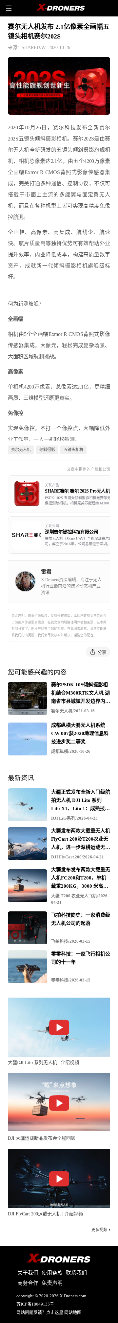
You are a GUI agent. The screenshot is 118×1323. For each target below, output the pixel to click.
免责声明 (52, 1283)
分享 (102, 652)
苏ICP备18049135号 (35, 1304)
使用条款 (52, 1273)
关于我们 (27, 1273)
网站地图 (72, 1312)
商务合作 (27, 1283)
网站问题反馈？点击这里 (39, 1312)
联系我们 (76, 1273)
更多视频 (99, 1230)
